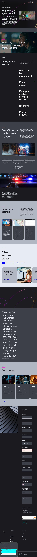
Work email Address (26, 427)
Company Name (25, 434)
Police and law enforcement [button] (25, 73)
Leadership (12, 539)
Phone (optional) (25, 481)
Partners (11, 541)
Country (23, 440)
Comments (25, 500)
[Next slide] (5, 401)
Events (23, 533)
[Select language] (32, 2)
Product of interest (26, 467)
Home (3, 7)
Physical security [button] (23, 113)
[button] (34, 2)
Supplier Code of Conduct (20, 553)
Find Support (24, 539)
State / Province (25, 447)
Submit (24, 522)
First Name (24, 414)
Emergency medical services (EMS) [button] (25, 95)
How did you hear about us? (27, 474)
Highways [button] (24, 106)
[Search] (30, 2)
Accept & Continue (9, 549)
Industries (6, 7)
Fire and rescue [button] (23, 83)
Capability (24, 460)
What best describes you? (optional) (26, 489)
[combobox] (27, 443)
